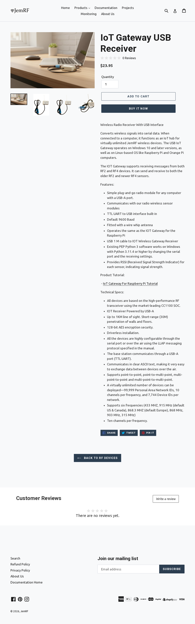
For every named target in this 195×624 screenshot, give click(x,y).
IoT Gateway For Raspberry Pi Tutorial (130, 283)
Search (15, 558)
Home (65, 8)
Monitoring (89, 14)
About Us (107, 14)
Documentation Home (26, 582)
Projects (128, 8)
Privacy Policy (20, 570)
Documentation (106, 8)
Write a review (166, 499)
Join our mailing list (118, 558)
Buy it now (138, 108)
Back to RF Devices (100, 458)
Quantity (107, 77)
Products (81, 8)
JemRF (24, 611)
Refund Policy (20, 564)
